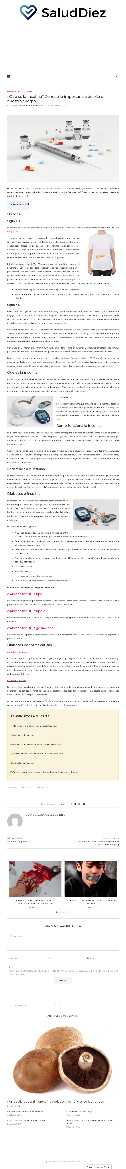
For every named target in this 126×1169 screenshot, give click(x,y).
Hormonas (40, 787)
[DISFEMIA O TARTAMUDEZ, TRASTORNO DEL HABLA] (91, 879)
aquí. (55, 725)
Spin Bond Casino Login (79, 1111)
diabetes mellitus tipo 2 (26, 611)
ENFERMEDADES (15, 91)
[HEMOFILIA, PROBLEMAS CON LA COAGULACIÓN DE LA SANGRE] (35, 879)
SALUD (30, 91)
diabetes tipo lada (16, 680)
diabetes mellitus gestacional (31, 628)
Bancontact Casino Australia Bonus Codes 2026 (89, 1122)
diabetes (13, 787)
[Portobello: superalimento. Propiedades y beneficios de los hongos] (63, 1060)
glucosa (26, 787)
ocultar (25, 204)
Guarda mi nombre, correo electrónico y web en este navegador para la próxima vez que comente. (63, 972)
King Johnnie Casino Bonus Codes (26, 1120)
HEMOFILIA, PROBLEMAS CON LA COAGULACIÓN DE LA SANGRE (35, 902)
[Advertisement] (63, 45)
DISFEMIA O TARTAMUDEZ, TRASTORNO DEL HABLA (91, 902)
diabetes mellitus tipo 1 (25, 594)
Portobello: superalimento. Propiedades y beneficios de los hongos (55, 1101)
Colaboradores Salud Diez (30, 105)
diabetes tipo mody (17, 652)
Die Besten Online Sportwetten (25, 1111)
